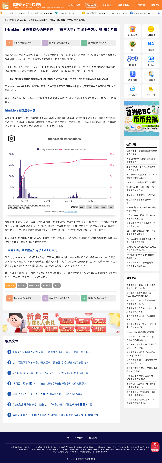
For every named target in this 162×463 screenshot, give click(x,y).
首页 (5, 20)
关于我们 (79, 438)
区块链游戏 (123, 5)
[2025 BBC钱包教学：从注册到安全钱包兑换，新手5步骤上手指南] (141, 135)
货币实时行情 (73, 5)
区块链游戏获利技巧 (97, 43)
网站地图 (93, 438)
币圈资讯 (107, 5)
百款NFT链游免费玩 (22, 43)
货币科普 (91, 5)
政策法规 (155, 5)
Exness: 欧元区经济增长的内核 (140, 332)
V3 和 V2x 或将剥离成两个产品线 (141, 182)
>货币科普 (11, 20)
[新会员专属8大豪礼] (61, 332)
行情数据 (140, 5)
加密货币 (11, 285)
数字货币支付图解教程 (59, 43)
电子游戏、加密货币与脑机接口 (140, 195)
